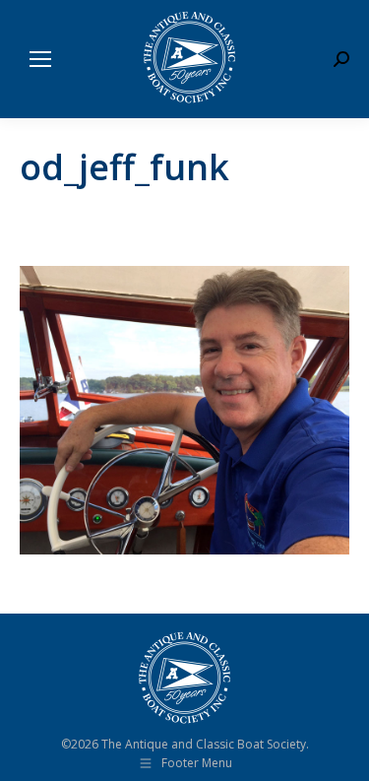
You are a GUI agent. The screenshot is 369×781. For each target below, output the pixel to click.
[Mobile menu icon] (40, 59)
